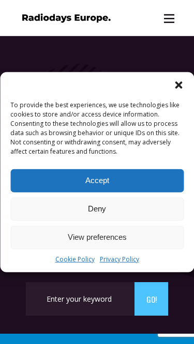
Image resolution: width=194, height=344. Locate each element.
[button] (178, 84)
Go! (151, 299)
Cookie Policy (75, 258)
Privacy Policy (119, 258)
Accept (97, 180)
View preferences (97, 237)
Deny (97, 208)
